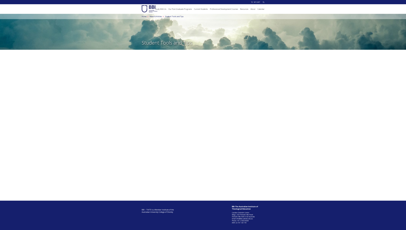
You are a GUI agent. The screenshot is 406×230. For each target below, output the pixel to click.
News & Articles (156, 16)
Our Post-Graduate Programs (180, 9)
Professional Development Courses (224, 9)
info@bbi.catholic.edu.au (244, 219)
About (252, 9)
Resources (244, 9)
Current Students (201, 9)
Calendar (261, 9)
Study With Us (160, 9)
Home (144, 16)
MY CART (257, 2)
